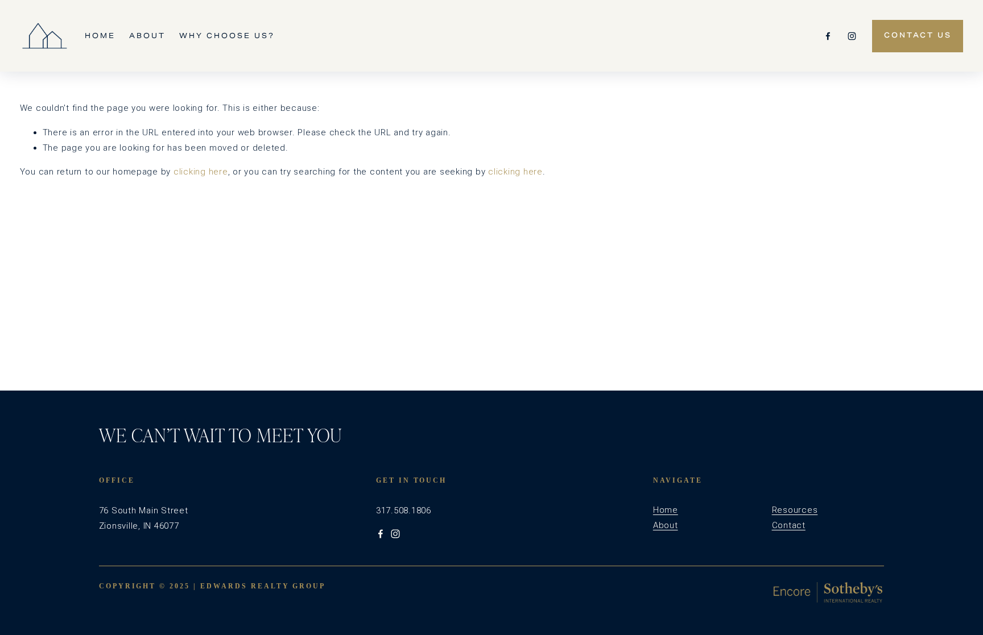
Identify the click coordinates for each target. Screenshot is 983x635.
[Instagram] (852, 36)
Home (100, 35)
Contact (789, 525)
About (147, 35)
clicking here (201, 172)
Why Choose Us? (227, 35)
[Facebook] (828, 36)
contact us (918, 36)
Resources (795, 510)
